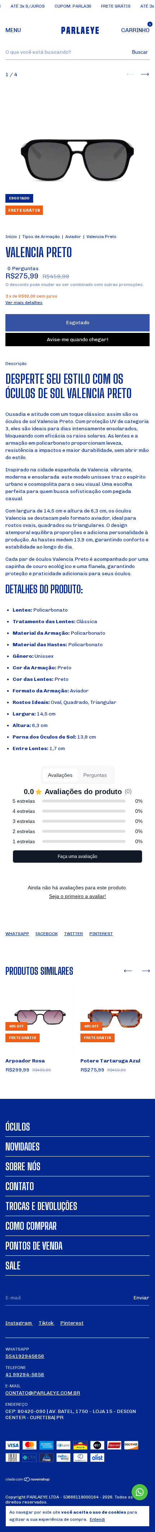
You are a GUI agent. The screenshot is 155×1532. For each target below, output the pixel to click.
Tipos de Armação (41, 236)
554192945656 (24, 1356)
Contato (19, 1186)
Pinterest (101, 933)
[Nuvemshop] (27, 1480)
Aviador (73, 236)
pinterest (72, 1323)
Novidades (22, 1146)
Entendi (97, 1519)
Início (11, 236)
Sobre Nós (22, 1166)
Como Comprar (31, 1226)
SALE (13, 1265)
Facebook (47, 933)
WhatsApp (17, 933)
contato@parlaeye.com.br (42, 1393)
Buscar (140, 52)
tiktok (46, 1323)
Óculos (17, 1127)
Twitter (73, 933)
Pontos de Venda (33, 1246)
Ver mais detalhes (24, 302)
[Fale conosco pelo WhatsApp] (140, 1492)
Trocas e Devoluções (41, 1206)
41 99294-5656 (24, 1375)
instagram (19, 1323)
